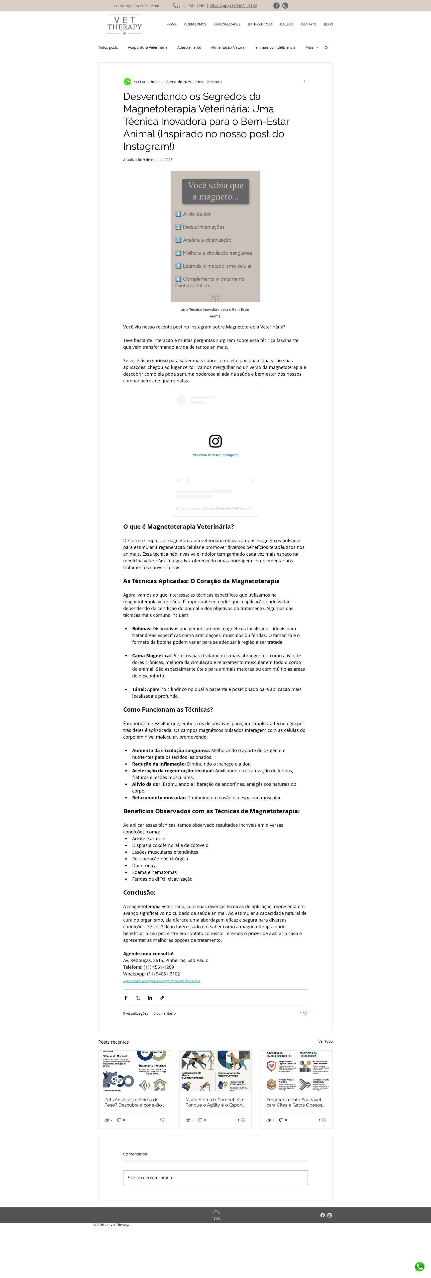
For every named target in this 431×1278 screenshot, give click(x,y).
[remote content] (215, 453)
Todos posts (108, 47)
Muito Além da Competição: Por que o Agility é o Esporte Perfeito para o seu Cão (215, 1102)
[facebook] (276, 5)
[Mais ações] (305, 82)
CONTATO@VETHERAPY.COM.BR (136, 6)
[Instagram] (329, 1215)
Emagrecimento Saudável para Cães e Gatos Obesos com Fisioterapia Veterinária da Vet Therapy (295, 1102)
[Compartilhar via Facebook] (125, 997)
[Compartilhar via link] (162, 997)
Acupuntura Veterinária (147, 47)
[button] (326, 47)
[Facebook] (322, 1215)
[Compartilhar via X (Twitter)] (137, 997)
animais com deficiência (275, 47)
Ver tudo (326, 1041)
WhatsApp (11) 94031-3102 (233, 5)
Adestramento (189, 47)
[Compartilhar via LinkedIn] (150, 997)
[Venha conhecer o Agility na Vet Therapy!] (216, 1071)
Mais (310, 47)
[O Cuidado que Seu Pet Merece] (135, 1071)
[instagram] (285, 5)
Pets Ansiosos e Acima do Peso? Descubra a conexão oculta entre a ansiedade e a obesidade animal (133, 1102)
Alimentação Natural (228, 47)
